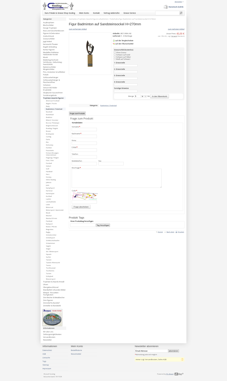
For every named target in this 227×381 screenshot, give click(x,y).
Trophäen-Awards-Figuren (88, 19)
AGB (44, 354)
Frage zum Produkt (77, 113)
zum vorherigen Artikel (78, 29)
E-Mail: (75, 147)
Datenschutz (47, 350)
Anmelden (178, 2)
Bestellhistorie (76, 350)
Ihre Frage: (76, 168)
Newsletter (47, 340)
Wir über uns (48, 331)
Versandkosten (49, 337)
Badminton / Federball (108, 19)
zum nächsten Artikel (176, 29)
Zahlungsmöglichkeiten (52, 334)
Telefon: (75, 154)
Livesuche (46, 358)
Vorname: (76, 127)
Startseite (72, 19)
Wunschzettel (76, 354)
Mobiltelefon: (77, 161)
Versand (174, 36)
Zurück (160, 232)
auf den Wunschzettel (124, 44)
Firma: (74, 140)
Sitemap (46, 365)
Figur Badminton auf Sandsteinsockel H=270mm (137, 19)
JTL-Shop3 (170, 374)
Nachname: (76, 133)
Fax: (100, 161)
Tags (44, 361)
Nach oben (170, 232)
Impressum (47, 368)
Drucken (181, 232)
